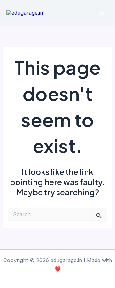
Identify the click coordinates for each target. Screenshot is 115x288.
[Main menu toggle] (101, 13)
